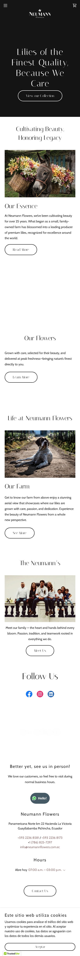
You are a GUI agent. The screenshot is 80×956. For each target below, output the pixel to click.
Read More (21, 250)
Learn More (21, 377)
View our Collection (40, 96)
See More (19, 533)
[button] (7, 5)
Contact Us (40, 891)
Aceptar (40, 947)
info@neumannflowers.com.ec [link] (40, 847)
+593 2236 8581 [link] (28, 838)
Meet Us (40, 650)
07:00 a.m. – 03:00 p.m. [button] (45, 870)
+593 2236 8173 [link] (52, 838)
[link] (40, 5)
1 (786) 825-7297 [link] (40, 842)
